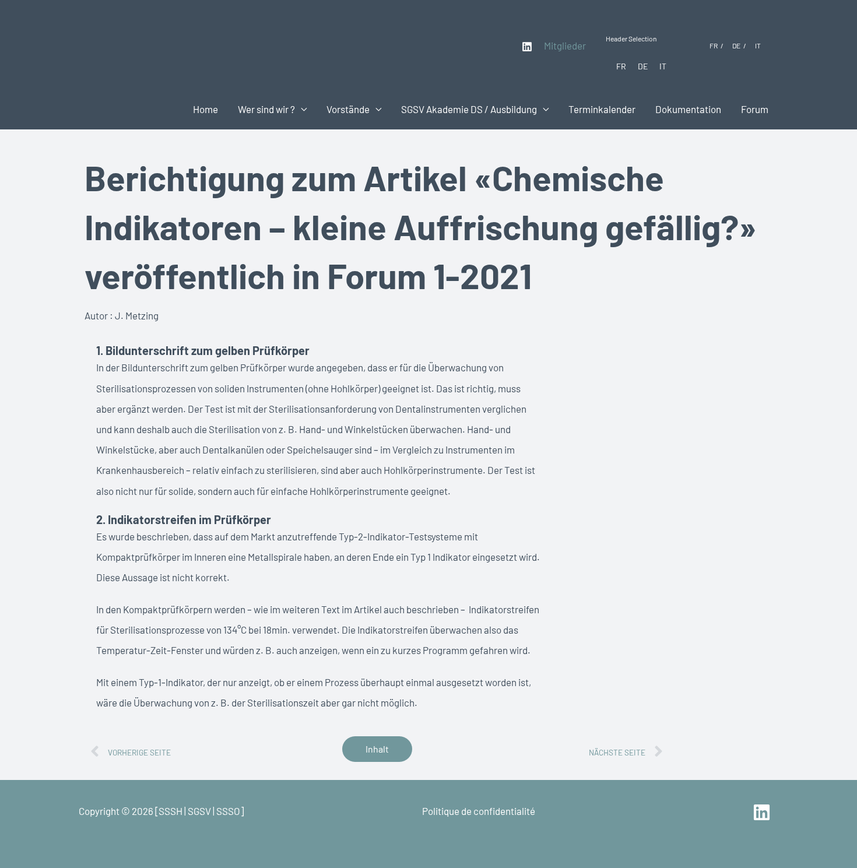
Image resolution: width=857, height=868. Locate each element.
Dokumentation (688, 109)
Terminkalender (601, 109)
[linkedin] (763, 812)
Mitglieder (565, 45)
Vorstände (348, 109)
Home (205, 109)
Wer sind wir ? (266, 109)
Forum (754, 109)
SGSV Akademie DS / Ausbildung (469, 109)
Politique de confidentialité (478, 811)
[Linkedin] (527, 46)
